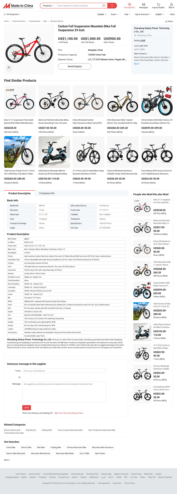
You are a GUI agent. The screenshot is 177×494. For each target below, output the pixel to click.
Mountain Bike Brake (65, 453)
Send (26, 407)
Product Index (136, 474)
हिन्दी (125, 477)
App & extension (142, 14)
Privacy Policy (129, 483)
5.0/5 (143, 40)
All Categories (12, 14)
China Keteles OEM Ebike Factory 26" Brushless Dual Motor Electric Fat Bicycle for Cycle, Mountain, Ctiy (162, 284)
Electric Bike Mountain (15, 453)
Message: (16, 384)
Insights (158, 474)
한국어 (110, 477)
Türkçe (142, 477)
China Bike (10, 447)
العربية (103, 477)
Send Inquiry (75, 66)
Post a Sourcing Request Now (69, 413)
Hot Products (21, 474)
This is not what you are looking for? (37, 413)
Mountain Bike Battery (40, 453)
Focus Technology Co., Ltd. (70, 483)
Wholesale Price (92, 474)
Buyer (113, 14)
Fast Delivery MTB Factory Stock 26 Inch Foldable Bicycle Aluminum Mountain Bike (162, 388)
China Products (34, 474)
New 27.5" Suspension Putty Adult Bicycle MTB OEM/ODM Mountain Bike (162, 201)
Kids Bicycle (31, 430)
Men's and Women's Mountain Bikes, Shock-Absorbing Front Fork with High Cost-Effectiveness (162, 222)
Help (126, 14)
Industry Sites (106, 474)
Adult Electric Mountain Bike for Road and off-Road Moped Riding (162, 326)
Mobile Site (148, 474)
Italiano (75, 477)
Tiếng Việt (152, 477)
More (136, 63)
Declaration (117, 483)
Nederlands (93, 477)
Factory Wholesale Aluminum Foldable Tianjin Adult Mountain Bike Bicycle (161, 367)
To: (19, 377)
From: (18, 370)
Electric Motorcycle (12, 430)
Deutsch (83, 477)
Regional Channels (121, 474)
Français (52, 477)
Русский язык (64, 477)
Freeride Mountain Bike (14, 433)
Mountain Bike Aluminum (103, 447)
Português (42, 477)
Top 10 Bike (84, 453)
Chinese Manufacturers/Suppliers (55, 474)
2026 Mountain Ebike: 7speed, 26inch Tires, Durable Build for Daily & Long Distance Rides (162, 263)
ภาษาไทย (133, 477)
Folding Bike (46, 430)
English (24, 477)
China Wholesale (77, 474)
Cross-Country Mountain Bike (70, 430)
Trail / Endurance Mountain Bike (101, 430)
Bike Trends (100, 453)
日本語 (118, 477)
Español (33, 477)
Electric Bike (26, 447)
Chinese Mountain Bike (76, 447)
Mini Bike (41, 447)
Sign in (171, 7)
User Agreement (104, 483)
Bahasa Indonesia (165, 477)
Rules (172, 14)
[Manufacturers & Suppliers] (18, 6)
